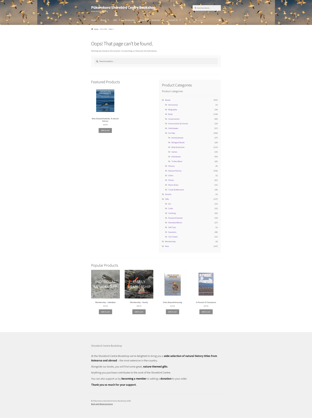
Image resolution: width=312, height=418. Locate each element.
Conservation (174, 119)
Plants (171, 180)
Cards (170, 208)
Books (103, 20)
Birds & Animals (178, 147)
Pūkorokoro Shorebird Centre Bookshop (123, 7)
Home (93, 20)
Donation (143, 20)
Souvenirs (172, 232)
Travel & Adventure (176, 189)
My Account (156, 20)
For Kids (171, 133)
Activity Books (177, 137)
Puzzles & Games (175, 218)
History (171, 166)
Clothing (172, 213)
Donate (168, 194)
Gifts (115, 20)
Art (169, 204)
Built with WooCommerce (102, 404)
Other (170, 175)
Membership (129, 20)
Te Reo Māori (176, 161)
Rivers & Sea (173, 185)
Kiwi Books (176, 156)
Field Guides (173, 128)
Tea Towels (173, 236)
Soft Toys (172, 227)
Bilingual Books (178, 142)
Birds (170, 114)
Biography (172, 109)
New (167, 246)
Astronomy (173, 105)
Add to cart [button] (105, 130)
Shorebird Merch (175, 222)
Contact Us (173, 20)
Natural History (174, 170)
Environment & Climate (178, 123)
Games (174, 152)
